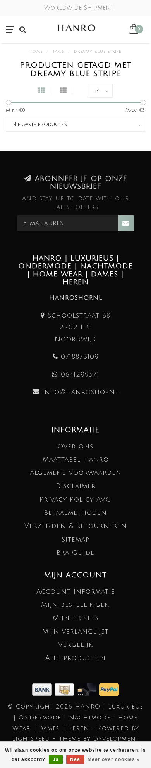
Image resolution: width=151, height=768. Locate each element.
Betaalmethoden (75, 512)
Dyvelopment (116, 739)
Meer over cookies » (114, 759)
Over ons (75, 446)
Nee (75, 759)
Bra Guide (75, 552)
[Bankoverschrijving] (43, 689)
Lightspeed (31, 739)
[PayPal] (109, 689)
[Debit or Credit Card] (88, 689)
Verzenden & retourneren (75, 526)
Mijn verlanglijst (75, 631)
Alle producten (75, 658)
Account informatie (75, 591)
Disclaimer (76, 486)
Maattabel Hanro (76, 459)
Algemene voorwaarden (76, 472)
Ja (56, 759)
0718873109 (80, 356)
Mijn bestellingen (75, 604)
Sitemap (75, 539)
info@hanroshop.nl (80, 392)
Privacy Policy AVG (75, 499)
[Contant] (66, 689)
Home (35, 51)
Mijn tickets (76, 618)
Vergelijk (75, 644)
